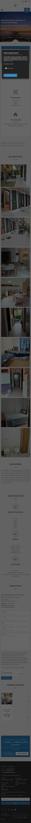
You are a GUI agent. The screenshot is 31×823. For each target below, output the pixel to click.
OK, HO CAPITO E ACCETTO (10, 75)
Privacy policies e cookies (8, 63)
